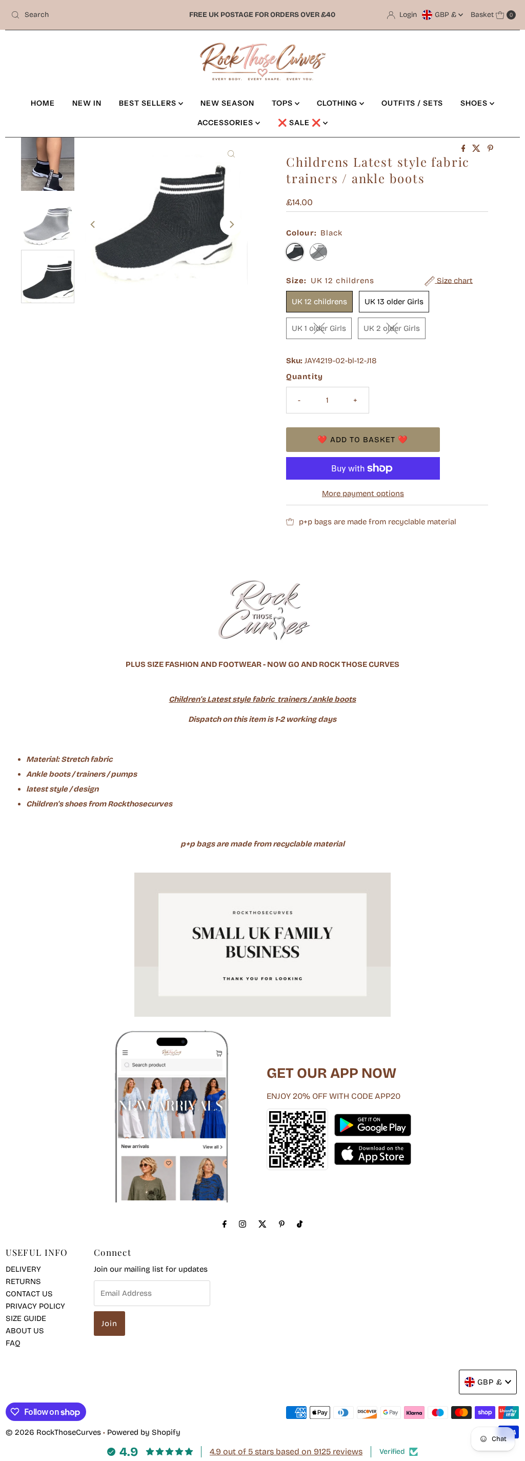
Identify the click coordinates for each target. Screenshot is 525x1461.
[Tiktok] (299, 1224)
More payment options (363, 493)
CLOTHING (338, 103)
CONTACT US (29, 1293)
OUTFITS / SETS (412, 103)
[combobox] (89, 15)
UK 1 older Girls (319, 328)
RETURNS (23, 1281)
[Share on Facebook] (464, 149)
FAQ (13, 1343)
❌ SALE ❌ (300, 122)
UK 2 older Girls (392, 328)
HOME (43, 103)
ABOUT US (25, 1330)
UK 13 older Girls (394, 301)
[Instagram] (242, 1224)
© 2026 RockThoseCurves (53, 1432)
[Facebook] (225, 1224)
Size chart (454, 280)
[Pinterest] (282, 1224)
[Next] (231, 224)
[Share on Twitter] (477, 149)
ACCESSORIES (226, 122)
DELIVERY (23, 1269)
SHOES (475, 103)
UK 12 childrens (319, 301)
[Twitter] (262, 1224)
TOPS (283, 103)
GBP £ (446, 14)
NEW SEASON (227, 103)
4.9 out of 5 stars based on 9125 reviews (286, 1451)
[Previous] (93, 224)
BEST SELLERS (148, 103)
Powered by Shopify (143, 1432)
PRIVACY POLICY (35, 1306)
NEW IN (87, 103)
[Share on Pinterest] (490, 149)
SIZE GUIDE (26, 1318)
